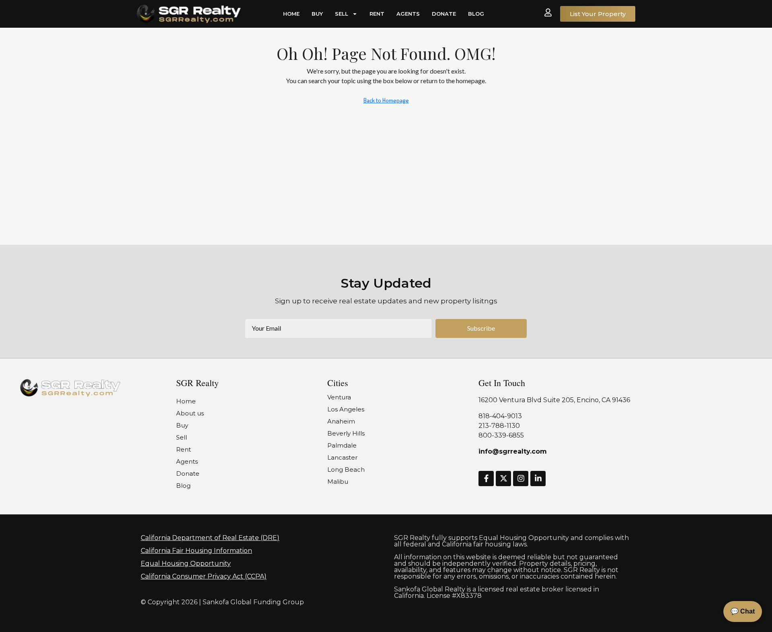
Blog (476, 13)
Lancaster (342, 457)
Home (291, 13)
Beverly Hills (346, 433)
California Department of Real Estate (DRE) (210, 538)
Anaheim (341, 421)
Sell (341, 13)
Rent (377, 13)
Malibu (337, 481)
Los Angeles (345, 409)
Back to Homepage (386, 100)
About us (190, 413)
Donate (444, 13)
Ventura (339, 397)
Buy (317, 13)
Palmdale (342, 445)
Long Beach (346, 469)
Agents (408, 13)
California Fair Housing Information (196, 550)
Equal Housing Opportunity (186, 563)
